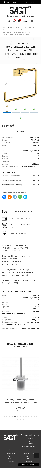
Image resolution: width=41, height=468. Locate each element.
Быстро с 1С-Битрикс (27, 465)
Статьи (29, 441)
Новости (30, 438)
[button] (4, 416)
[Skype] (25, 197)
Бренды (11, 456)
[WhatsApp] (20, 197)
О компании (11, 453)
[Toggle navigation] (32, 22)
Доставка (29, 456)
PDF (37, 176)
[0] (14, 22)
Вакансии (11, 458)
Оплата (29, 458)
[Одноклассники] (10, 197)
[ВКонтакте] (4, 197)
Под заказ (20, 131)
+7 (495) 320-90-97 (30, 2)
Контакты (11, 461)
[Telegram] (15, 197)
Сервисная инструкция (11, 180)
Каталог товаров (30, 453)
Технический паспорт (11, 176)
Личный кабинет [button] (11, 2)
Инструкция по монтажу (12, 185)
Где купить (30, 461)
